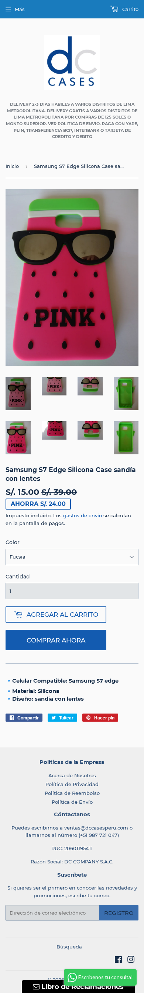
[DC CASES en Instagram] (131, 961)
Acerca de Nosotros (72, 775)
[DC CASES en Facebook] (118, 961)
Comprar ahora (56, 640)
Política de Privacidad (72, 784)
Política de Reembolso (72, 793)
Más (20, 9)
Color (13, 542)
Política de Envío (72, 802)
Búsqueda (69, 947)
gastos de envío (82, 515)
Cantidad (18, 576)
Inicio (12, 166)
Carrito (129, 9)
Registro (119, 912)
